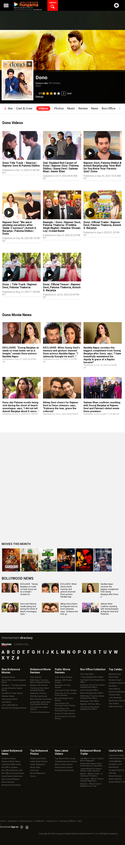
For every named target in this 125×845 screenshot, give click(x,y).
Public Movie (62, 671)
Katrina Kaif (113, 677)
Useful (116, 750)
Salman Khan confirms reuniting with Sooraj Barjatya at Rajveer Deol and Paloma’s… (109, 609)
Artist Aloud (113, 767)
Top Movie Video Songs (65, 758)
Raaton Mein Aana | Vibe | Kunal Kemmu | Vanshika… (91, 765)
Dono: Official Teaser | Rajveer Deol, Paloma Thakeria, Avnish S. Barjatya (62, 287)
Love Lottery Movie (10, 705)
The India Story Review (39, 712)
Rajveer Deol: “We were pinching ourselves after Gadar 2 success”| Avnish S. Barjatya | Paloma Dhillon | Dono (19, 228)
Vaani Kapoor (114, 689)
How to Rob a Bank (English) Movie (14, 681)
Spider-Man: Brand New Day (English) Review (40, 703)
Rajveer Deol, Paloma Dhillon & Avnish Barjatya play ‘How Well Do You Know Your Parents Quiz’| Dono (102, 167)
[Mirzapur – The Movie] (66, 559)
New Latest (61, 752)
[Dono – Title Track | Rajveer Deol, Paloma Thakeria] (21, 267)
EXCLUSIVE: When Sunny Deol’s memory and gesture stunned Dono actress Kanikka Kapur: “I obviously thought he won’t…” (61, 352)
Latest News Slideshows (12, 776)
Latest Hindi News (116, 755)
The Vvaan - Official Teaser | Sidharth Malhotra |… (92, 780)
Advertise (12, 821)
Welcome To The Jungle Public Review (65, 694)
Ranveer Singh (115, 680)
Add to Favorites (29, 64)
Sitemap (112, 773)
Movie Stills (35, 767)
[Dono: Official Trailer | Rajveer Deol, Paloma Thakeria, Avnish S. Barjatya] (102, 204)
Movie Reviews (8, 782)
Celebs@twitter (115, 761)
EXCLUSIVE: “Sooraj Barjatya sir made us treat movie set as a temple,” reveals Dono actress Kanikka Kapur (20, 352)
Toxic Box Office (87, 674)
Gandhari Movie (8, 677)
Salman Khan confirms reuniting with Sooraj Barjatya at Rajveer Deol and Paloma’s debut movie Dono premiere (101, 407)
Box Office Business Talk (12, 770)
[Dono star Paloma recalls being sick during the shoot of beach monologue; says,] (21, 388)
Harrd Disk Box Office (89, 690)
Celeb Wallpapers (37, 764)
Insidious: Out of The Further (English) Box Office (92, 686)
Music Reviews (115, 779)
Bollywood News (9, 758)
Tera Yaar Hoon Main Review (39, 708)
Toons (32, 776)
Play (9, 153)
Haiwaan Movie (8, 696)
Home (3, 821)
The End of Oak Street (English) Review (39, 689)
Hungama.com (115, 764)
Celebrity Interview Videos (66, 761)
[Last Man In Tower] (103, 559)
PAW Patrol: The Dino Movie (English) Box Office (92, 697)
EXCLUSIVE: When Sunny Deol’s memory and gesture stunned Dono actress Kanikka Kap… (68, 590)
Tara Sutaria (114, 704)
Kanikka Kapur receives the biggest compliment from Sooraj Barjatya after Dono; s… (109, 590)
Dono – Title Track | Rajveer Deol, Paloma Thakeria (19, 286)
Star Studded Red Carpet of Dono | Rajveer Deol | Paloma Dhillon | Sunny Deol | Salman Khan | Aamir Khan (61, 167)
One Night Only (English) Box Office (92, 681)
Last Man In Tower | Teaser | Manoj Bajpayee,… (92, 759)
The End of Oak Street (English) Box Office (89, 708)
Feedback (39, 821)
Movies (6, 644)
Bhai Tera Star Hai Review (41, 699)
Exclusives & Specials (64, 770)
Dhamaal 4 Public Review (66, 690)
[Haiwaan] (84, 559)
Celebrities (21, 644)
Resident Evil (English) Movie (14, 708)
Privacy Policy (26, 821)
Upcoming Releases (10, 779)
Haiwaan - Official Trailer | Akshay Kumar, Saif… (91, 785)
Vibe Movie (6, 702)
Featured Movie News (11, 761)
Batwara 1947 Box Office (90, 704)
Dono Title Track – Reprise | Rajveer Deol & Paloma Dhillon (21, 164)
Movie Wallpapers (37, 773)
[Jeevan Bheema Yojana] (29, 559)
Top (115, 669)
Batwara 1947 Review (39, 685)
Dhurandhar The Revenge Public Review (65, 704)
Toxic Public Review (63, 677)
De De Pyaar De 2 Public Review (65, 717)
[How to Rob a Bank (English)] (48, 559)
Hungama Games (116, 770)
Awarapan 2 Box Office (89, 701)
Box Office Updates (10, 767)
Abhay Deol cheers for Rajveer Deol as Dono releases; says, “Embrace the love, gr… (69, 609)
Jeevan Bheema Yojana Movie (12, 689)
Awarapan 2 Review (38, 693)
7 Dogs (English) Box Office (92, 677)
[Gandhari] (11, 559)
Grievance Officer (67, 821)
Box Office (92, 669)
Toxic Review (35, 677)
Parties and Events (38, 758)
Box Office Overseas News (13, 773)
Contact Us (51, 821)
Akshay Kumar (115, 674)
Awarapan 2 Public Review (63, 686)
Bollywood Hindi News (11, 785)
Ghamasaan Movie (10, 699)
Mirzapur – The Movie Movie (14, 685)
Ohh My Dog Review (38, 696)
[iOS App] (27, 827)
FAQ (80, 821)
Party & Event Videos (63, 767)
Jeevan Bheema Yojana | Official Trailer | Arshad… (91, 770)
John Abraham (115, 698)
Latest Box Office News (11, 764)
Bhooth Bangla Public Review (64, 699)
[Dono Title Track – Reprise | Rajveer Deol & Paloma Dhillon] (21, 145)
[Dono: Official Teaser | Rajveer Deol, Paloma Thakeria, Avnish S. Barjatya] (62, 267)
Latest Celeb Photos (38, 761)
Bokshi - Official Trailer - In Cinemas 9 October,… (91, 775)
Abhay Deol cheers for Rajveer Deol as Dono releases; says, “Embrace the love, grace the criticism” (60, 407)
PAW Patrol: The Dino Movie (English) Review (40, 681)
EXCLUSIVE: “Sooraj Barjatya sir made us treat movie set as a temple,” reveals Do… (29, 589)
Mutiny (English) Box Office (91, 693)
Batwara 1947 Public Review (63, 681)
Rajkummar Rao (115, 706)
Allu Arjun (113, 686)
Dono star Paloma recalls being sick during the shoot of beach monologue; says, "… (28, 609)
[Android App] (21, 827)
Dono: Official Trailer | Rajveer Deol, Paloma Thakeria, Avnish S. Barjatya (102, 225)
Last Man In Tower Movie (12, 693)
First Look (34, 770)
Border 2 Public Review (65, 713)
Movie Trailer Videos (64, 764)
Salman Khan (114, 695)
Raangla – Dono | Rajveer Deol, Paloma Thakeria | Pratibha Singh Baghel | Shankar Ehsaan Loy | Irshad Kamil (62, 226)
